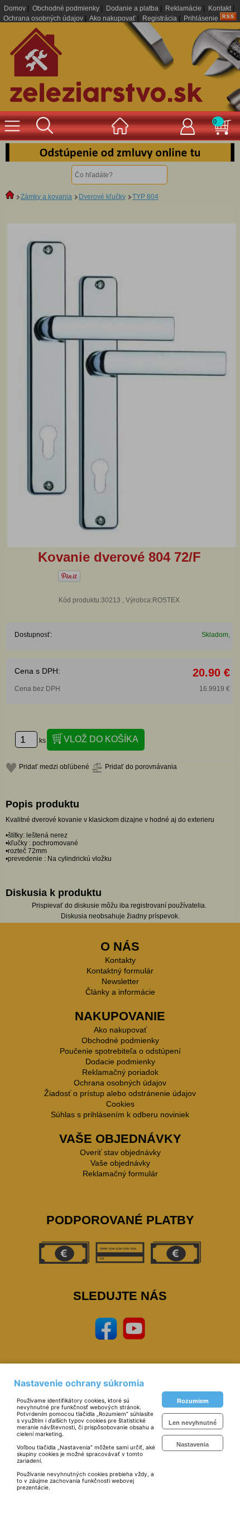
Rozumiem (193, 1401)
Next (218, 152)
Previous (22, 152)
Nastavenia (192, 1444)
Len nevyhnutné (193, 1422)
